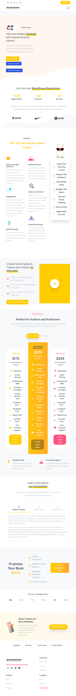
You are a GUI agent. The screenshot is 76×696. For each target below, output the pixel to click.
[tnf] (10, 600)
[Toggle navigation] (68, 8)
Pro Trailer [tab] (34, 336)
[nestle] (66, 600)
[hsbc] (43, 600)
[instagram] (17, 2)
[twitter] (11, 2)
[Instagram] (12, 668)
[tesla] (32, 600)
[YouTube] (19, 668)
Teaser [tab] (46, 336)
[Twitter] (15, 668)
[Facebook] (8, 2)
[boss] (55, 600)
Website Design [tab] (19, 509)
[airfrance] (21, 600)
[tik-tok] (20, 2)
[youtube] (14, 2)
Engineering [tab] (39, 509)
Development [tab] (58, 509)
